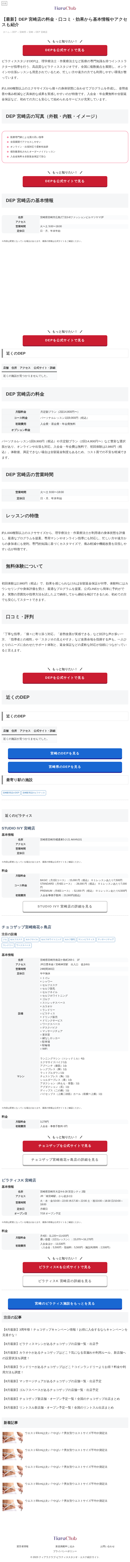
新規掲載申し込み (65, 1546)
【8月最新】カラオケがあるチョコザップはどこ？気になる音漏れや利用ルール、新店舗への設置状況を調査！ (64, 1355)
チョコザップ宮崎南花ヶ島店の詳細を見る (65, 1159)
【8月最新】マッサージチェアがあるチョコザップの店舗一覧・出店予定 (52, 1381)
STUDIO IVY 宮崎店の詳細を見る (65, 906)
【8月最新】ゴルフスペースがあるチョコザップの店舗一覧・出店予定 (50, 1390)
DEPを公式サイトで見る (65, 50)
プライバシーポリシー (65, 1551)
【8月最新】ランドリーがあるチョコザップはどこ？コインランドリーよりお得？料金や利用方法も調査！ (64, 1369)
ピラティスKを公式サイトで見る (65, 1267)
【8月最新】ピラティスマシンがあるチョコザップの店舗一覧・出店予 (50, 1344)
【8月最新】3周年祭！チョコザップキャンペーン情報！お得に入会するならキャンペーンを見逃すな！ (65, 1332)
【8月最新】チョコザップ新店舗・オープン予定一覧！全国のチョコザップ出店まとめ (61, 1399)
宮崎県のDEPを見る (65, 766)
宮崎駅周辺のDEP (11, 793)
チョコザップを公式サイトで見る (65, 1145)
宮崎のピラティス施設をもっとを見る (65, 1303)
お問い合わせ (107, 1546)
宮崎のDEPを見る (64, 753)
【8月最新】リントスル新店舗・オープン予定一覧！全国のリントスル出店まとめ (58, 1407)
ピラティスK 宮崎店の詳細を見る (65, 1281)
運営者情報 (22, 1546)
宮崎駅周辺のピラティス (34, 793)
